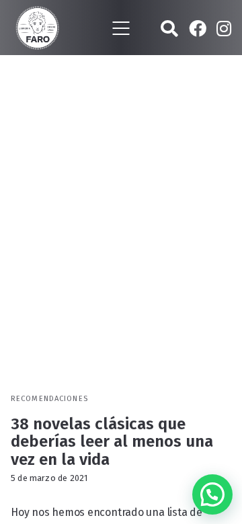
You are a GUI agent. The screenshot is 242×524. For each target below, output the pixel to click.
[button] (212, 494)
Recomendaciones (49, 398)
